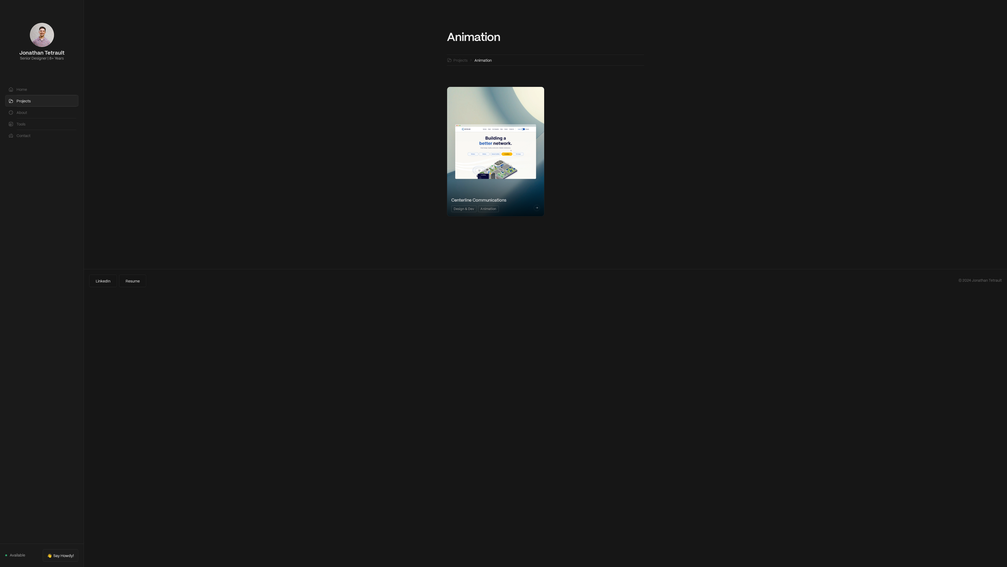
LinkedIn (103, 281)
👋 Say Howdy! (60, 556)
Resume (133, 281)
